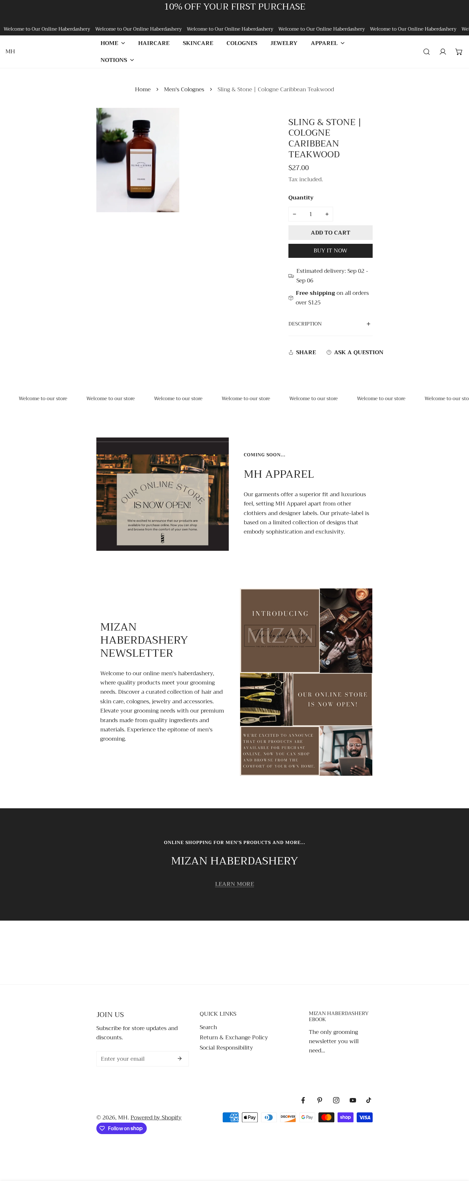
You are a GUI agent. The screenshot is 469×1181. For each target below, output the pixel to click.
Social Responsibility (226, 1047)
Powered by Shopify (156, 1117)
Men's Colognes (184, 89)
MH (123, 1117)
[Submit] (179, 1058)
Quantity (301, 197)
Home (143, 89)
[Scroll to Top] (456, 1146)
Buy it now (330, 250)
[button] (112, 43)
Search (208, 1027)
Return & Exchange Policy (234, 1037)
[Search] (427, 51)
